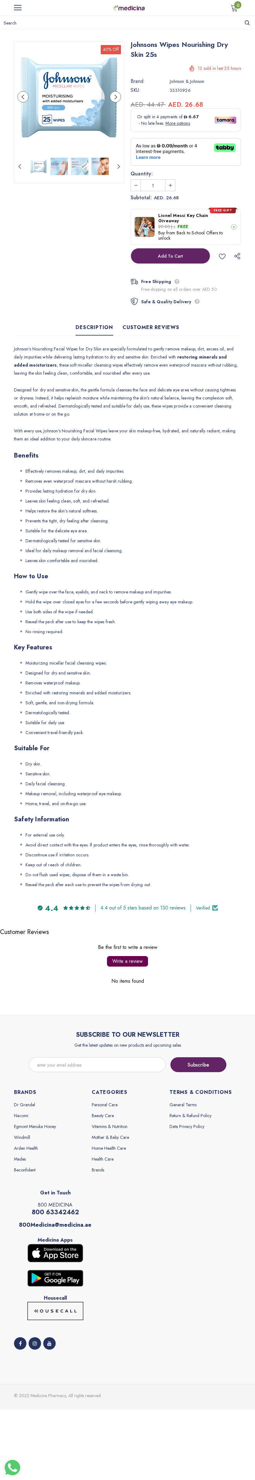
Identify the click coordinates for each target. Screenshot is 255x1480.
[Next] (115, 96)
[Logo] (129, 7)
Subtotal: (141, 197)
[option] (69, 96)
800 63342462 (55, 1212)
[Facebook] (20, 1343)
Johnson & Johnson (187, 81)
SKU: (136, 90)
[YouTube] (49, 1343)
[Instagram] (35, 1343)
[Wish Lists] (222, 256)
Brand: (138, 81)
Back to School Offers (197, 233)
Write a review (127, 961)
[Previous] (23, 96)
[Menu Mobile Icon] (17, 7)
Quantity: (142, 173)
